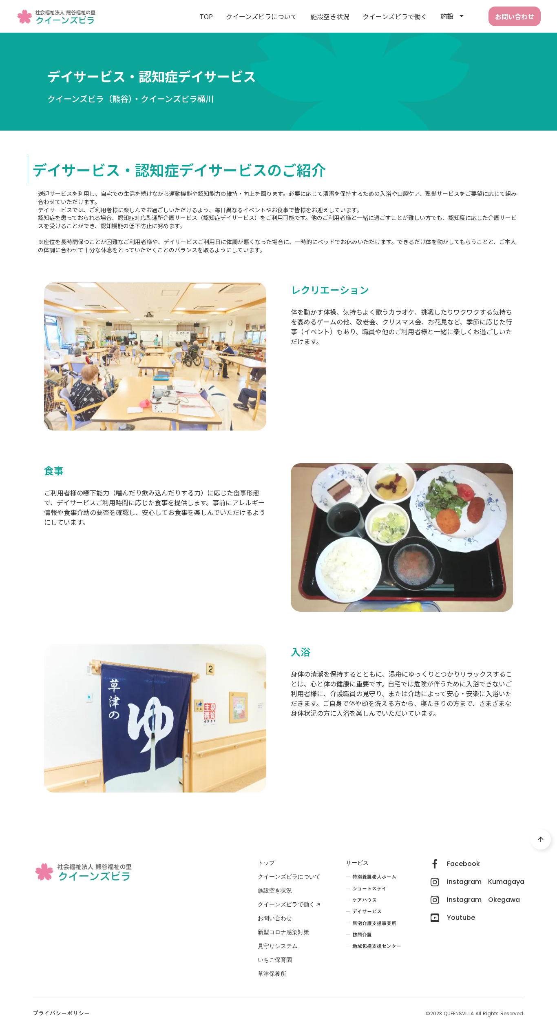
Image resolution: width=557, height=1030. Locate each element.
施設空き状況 (329, 16)
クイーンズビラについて (261, 16)
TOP (206, 16)
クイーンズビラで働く (394, 16)
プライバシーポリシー (61, 1014)
